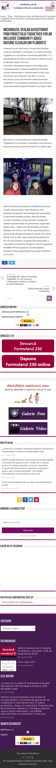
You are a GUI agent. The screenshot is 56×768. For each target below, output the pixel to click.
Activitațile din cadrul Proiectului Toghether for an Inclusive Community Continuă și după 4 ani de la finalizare (22, 279)
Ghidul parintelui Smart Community (38, 288)
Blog (10, 16)
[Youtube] (36, 499)
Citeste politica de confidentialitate (17, 602)
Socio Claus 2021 (26, 662)
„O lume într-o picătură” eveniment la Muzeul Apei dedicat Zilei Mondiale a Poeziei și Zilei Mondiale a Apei (25, 686)
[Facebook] (25, 499)
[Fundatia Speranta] (28, 5)
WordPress (34, 753)
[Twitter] (30, 499)
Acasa (3, 16)
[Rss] (19, 499)
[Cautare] (49, 298)
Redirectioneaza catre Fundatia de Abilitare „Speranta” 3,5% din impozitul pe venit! (35, 651)
